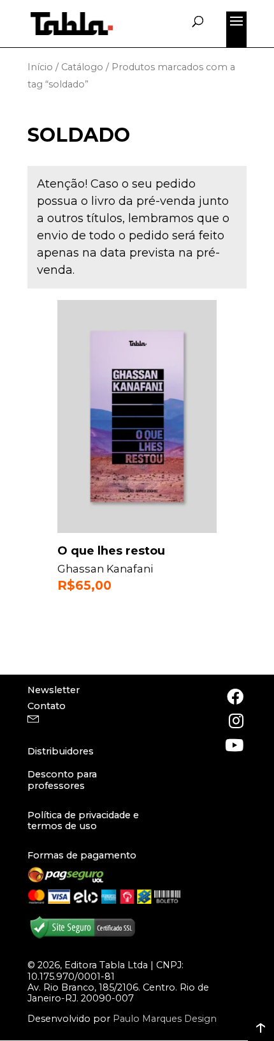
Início (40, 67)
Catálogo (82, 67)
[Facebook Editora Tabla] (234, 696)
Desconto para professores (62, 779)
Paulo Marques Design (165, 1018)
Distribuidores (60, 751)
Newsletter (53, 690)
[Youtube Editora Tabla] (234, 745)
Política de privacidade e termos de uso (83, 820)
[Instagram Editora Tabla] (234, 720)
